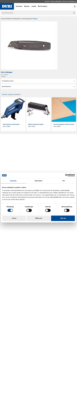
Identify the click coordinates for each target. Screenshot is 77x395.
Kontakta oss (73, 1)
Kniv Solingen (33, 18)
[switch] (29, 210)
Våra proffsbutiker (56, 1)
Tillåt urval (38, 218)
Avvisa (14, 218)
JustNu (33, 6)
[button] (38, 81)
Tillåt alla (63, 218)
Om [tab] (63, 181)
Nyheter (26, 6)
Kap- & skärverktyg (23, 18)
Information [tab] (38, 181)
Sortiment (3, 18)
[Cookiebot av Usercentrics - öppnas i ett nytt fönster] (66, 175)
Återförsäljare (42, 6)
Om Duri (47, 1)
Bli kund (65, 1)
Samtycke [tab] (13, 181)
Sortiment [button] (19, 6)
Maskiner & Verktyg (12, 18)
